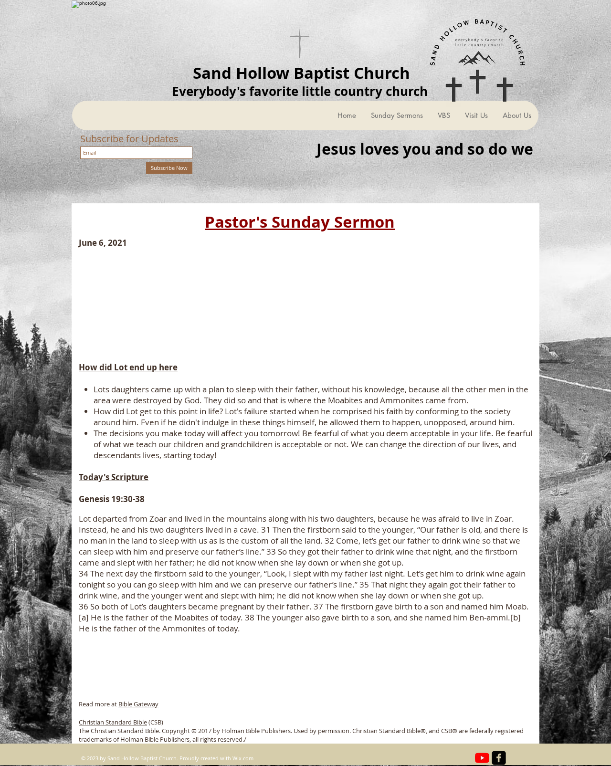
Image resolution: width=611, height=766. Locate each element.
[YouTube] (482, 758)
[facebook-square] (499, 758)
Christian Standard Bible (113, 722)
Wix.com (242, 758)
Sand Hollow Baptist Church (301, 73)
